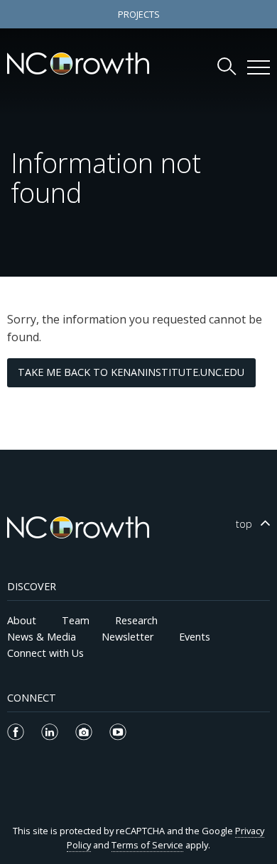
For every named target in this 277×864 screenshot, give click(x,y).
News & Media (41, 636)
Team (75, 620)
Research (136, 620)
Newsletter (127, 636)
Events (194, 636)
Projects (139, 14)
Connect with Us (45, 653)
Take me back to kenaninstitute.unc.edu (131, 372)
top (244, 524)
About (21, 620)
